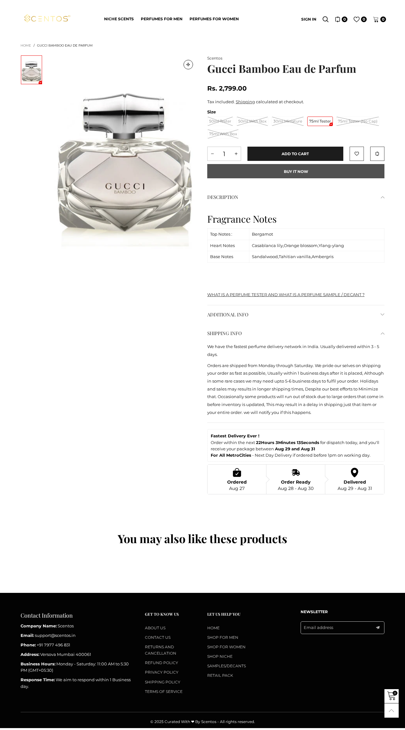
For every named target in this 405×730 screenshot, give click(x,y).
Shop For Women (226, 646)
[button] (212, 154)
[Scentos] (47, 18)
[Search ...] (326, 19)
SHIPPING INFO (224, 333)
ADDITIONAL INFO (227, 314)
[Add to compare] (377, 154)
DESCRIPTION (222, 197)
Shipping (245, 101)
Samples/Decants (226, 665)
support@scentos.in (55, 635)
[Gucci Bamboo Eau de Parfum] (125, 152)
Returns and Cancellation (160, 650)
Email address (318, 627)
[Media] (188, 64)
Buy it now (296, 171)
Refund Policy (161, 662)
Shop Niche (220, 656)
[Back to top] (391, 710)
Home (213, 627)
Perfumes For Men (162, 18)
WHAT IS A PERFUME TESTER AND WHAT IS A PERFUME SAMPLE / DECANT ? (285, 294)
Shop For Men (222, 637)
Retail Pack (220, 675)
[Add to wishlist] (357, 154)
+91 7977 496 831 (53, 644)
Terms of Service (164, 691)
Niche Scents (119, 18)
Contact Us (158, 637)
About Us (155, 627)
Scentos (214, 58)
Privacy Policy (161, 672)
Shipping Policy (162, 682)
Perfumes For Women (214, 18)
